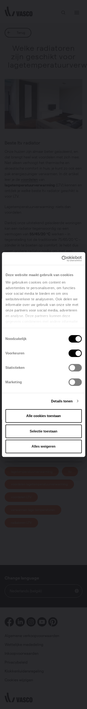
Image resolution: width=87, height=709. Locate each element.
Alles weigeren (43, 446)
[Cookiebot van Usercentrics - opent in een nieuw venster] (62, 259)
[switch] (75, 353)
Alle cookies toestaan (43, 416)
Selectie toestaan (43, 431)
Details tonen (62, 401)
